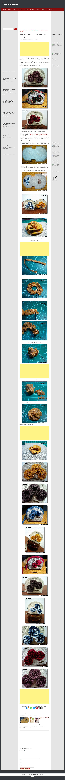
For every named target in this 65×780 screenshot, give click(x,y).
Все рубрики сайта (50, 9)
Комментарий (22, 750)
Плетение (26, 9)
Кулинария (32, 9)
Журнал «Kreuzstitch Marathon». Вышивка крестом (56, 152)
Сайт (21, 765)
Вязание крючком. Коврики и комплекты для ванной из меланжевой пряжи (8, 101)
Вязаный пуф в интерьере (8, 145)
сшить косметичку (34, 39)
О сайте (28, 774)
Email (21, 762)
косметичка (24, 39)
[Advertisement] (34, 19)
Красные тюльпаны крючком (57, 34)
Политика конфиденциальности (37, 774)
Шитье (9, 9)
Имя (21, 759)
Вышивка (14, 9)
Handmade (20, 9)
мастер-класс (29, 39)
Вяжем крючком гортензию (57, 42)
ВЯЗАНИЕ (4, 9)
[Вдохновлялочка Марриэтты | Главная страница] (10, 4)
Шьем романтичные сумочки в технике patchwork (34, 726)
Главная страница (23, 30)
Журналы (37, 9)
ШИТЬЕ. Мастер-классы (32, 30)
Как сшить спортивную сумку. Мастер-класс (23, 726)
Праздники (43, 9)
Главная (23, 774)
